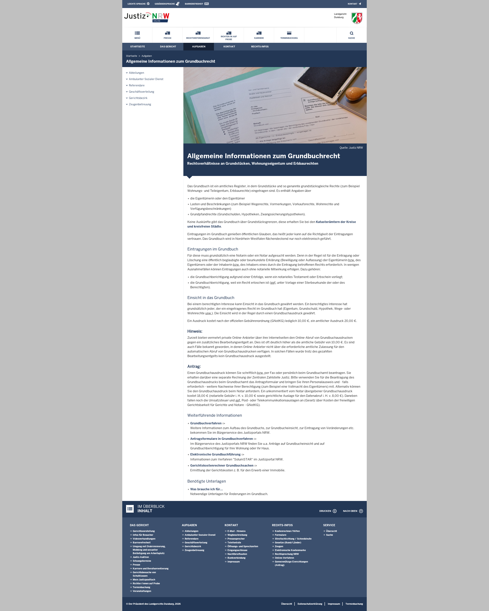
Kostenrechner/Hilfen (287, 531)
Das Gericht (168, 46)
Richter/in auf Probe (229, 38)
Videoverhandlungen (144, 538)
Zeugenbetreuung (140, 104)
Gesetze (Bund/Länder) (288, 542)
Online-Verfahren (284, 557)
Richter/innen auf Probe (146, 583)
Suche (351, 38)
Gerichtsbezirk (138, 98)
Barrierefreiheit (194, 4)
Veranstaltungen (142, 591)
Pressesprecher (236, 538)
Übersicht (331, 531)
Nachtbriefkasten (237, 554)
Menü (137, 38)
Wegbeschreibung (237, 534)
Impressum (233, 561)
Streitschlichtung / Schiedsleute (293, 538)
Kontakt (352, 4)
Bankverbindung (236, 557)
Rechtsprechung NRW (287, 554)
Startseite (137, 46)
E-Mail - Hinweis (236, 531)
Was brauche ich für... (206, 489)
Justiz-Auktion (141, 557)
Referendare (137, 85)
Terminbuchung (289, 38)
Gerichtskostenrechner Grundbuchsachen (221, 466)
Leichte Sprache (137, 4)
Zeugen (279, 546)
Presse (167, 38)
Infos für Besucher (143, 534)
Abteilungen (136, 73)
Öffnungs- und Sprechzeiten (242, 546)
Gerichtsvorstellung (144, 531)
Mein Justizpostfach (144, 579)
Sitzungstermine (142, 560)
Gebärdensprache (165, 4)
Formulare (280, 534)
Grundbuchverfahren (206, 423)
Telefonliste (234, 542)
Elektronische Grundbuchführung (215, 454)
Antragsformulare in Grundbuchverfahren (221, 439)
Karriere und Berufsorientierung (150, 568)
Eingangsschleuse (237, 550)
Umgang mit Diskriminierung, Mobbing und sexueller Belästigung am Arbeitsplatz (149, 550)
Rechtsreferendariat (198, 38)
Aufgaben (198, 46)
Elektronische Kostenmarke (290, 550)
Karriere (259, 38)
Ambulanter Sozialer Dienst (146, 79)
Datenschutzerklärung (310, 603)
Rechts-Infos (260, 46)
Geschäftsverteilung (141, 91)
